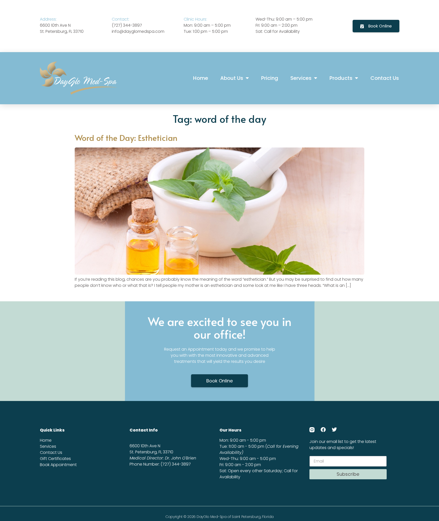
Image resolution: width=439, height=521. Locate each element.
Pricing (269, 78)
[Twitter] (334, 429)
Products (341, 78)
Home (200, 78)
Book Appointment (58, 465)
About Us (231, 78)
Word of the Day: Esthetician (126, 137)
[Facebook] (323, 429)
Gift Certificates (55, 459)
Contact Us (384, 78)
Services (300, 78)
